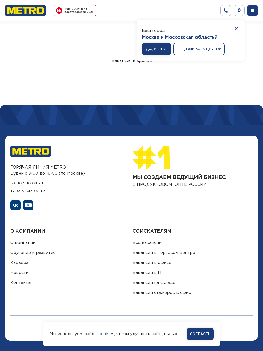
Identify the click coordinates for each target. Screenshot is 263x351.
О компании (22, 243)
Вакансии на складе (154, 283)
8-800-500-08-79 (26, 183)
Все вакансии (147, 243)
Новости (19, 273)
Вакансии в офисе (152, 263)
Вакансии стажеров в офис (162, 293)
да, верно (156, 49)
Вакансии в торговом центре (164, 253)
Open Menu (252, 10)
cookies (106, 334)
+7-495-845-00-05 (28, 191)
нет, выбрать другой (199, 49)
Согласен (200, 334)
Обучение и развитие (33, 253)
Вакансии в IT (147, 273)
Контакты (20, 283)
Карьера (19, 263)
